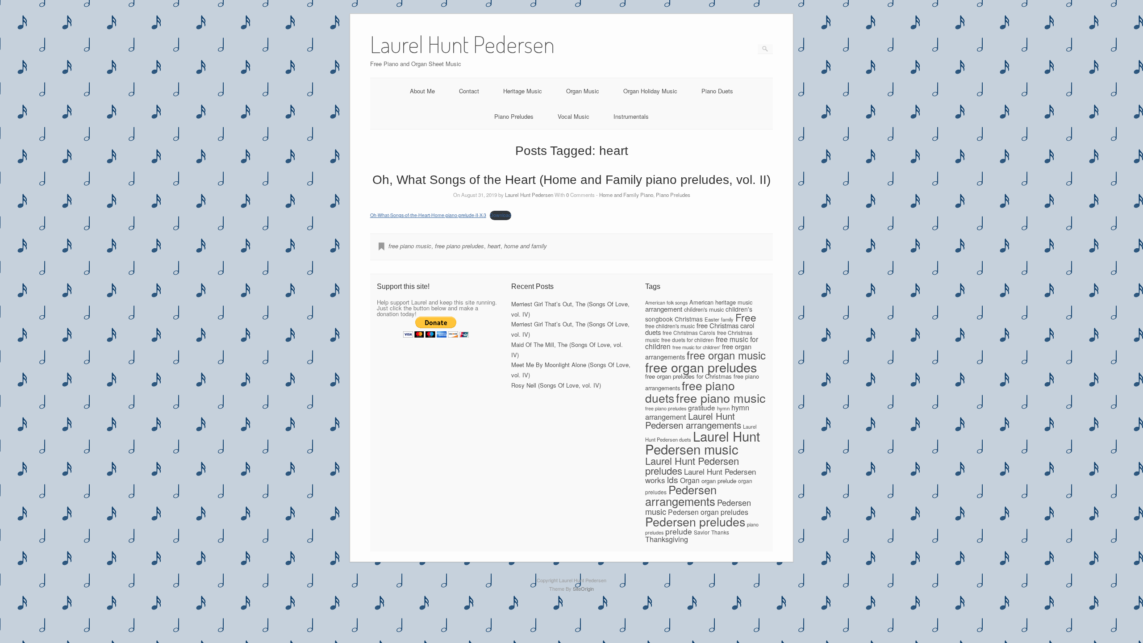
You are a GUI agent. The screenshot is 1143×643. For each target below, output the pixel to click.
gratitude (701, 407)
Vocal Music (573, 116)
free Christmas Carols (689, 332)
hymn (723, 408)
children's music (704, 309)
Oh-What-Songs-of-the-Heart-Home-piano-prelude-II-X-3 (428, 215)
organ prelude (718, 480)
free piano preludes (459, 246)
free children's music (670, 326)
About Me (422, 91)
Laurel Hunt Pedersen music (702, 442)
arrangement (663, 308)
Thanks (720, 532)
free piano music (409, 246)
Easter (712, 319)
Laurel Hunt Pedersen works (700, 475)
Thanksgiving (666, 539)
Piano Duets (717, 91)
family (727, 319)
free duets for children (687, 339)
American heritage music (720, 302)
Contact (469, 91)
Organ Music (582, 91)
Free (745, 317)
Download (500, 215)
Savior (701, 532)
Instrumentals (631, 116)
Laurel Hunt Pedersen (529, 194)
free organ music (726, 355)
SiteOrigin (583, 588)
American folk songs (666, 302)
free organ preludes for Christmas (688, 376)
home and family (525, 246)
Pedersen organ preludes (708, 512)
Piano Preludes (514, 116)
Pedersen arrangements (681, 495)
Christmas (689, 318)
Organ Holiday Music (650, 91)
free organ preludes (701, 367)
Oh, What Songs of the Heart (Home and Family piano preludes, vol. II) (571, 180)
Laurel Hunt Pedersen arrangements (693, 420)
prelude (678, 531)
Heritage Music (522, 91)
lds (672, 479)
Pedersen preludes (695, 521)
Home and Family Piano (626, 194)
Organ (690, 480)
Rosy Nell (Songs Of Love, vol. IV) (556, 385)
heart (494, 246)
